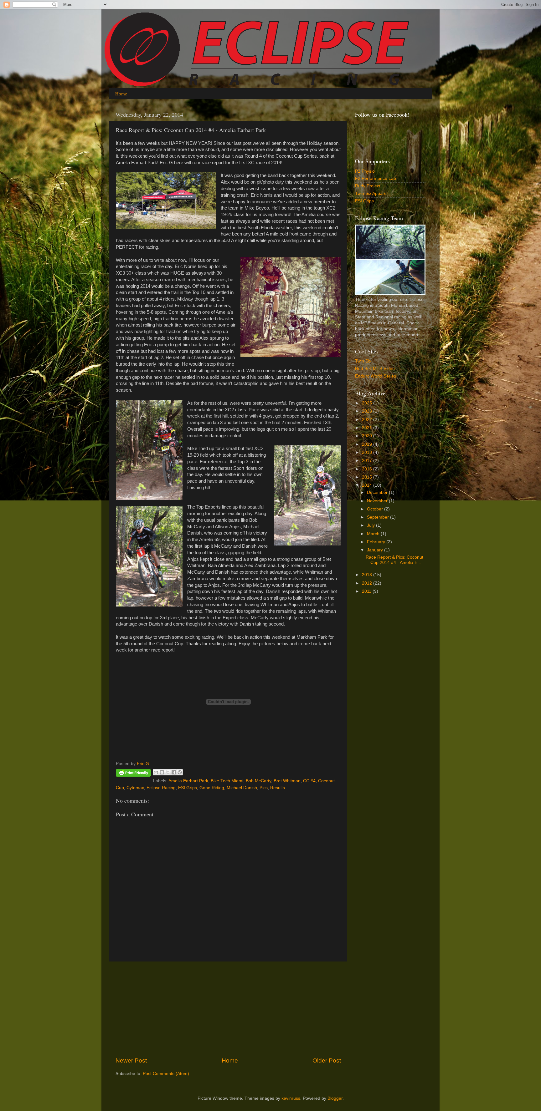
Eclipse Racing (161, 787)
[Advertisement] (228, 1009)
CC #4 (309, 781)
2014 (367, 485)
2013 (367, 574)
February (376, 542)
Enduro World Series (375, 376)
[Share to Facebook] (174, 772)
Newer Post (131, 1060)
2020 (367, 436)
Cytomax (135, 787)
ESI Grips (187, 787)
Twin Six (363, 361)
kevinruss (290, 1098)
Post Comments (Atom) (166, 1073)
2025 (367, 403)
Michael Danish (242, 787)
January (375, 550)
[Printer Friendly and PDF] (133, 774)
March (374, 533)
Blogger (335, 1098)
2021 (367, 427)
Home (121, 93)
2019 (367, 444)
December (378, 492)
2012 (367, 583)
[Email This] (156, 772)
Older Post (326, 1060)
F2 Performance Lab (375, 178)
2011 (367, 591)
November (378, 501)
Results (277, 787)
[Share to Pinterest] (180, 772)
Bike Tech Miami (227, 781)
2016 (367, 469)
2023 (367, 411)
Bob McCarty (258, 781)
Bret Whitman (287, 781)
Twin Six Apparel (371, 193)
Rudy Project (367, 186)
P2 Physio (365, 171)
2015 (367, 477)
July (371, 525)
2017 (367, 460)
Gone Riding (211, 787)
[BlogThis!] (162, 772)
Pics (264, 787)
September (378, 517)
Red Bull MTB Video (375, 368)
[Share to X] (168, 772)
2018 (367, 452)
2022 (367, 419)
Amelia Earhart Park (188, 781)
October (375, 509)
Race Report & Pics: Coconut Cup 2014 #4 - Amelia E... (394, 560)
